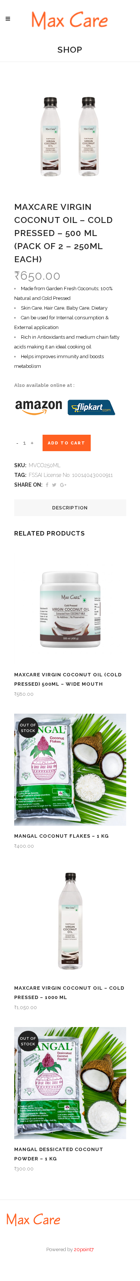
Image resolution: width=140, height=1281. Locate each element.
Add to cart (66, 443)
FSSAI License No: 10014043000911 (71, 475)
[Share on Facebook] (47, 485)
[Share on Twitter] (54, 485)
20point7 (84, 1249)
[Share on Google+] (63, 485)
